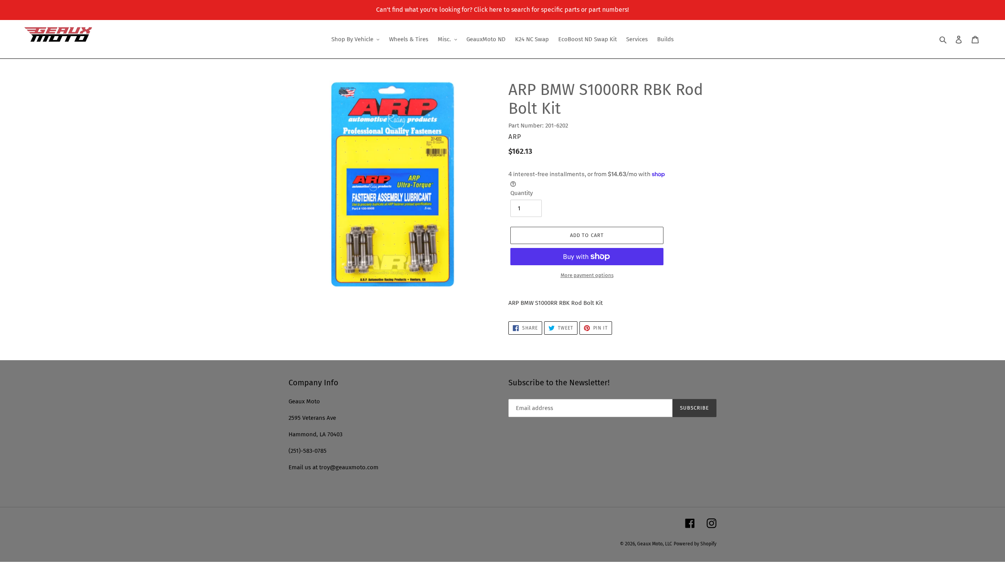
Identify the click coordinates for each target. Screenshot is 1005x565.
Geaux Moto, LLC (654, 544)
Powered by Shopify (695, 544)
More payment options (587, 275)
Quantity (521, 193)
